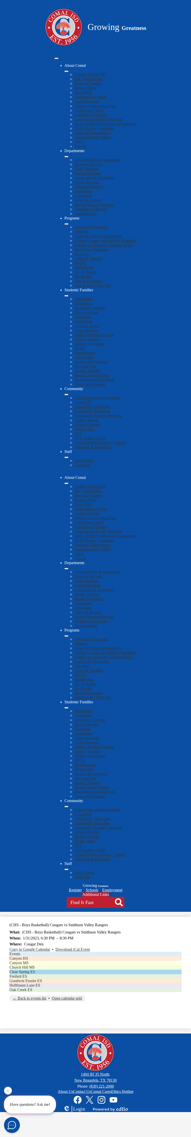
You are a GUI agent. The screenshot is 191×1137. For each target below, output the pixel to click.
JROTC (80, 263)
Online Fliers (84, 429)
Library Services (87, 339)
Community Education (92, 411)
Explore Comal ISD (90, 74)
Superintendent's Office (92, 137)
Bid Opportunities (88, 79)
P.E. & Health (85, 272)
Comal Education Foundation (97, 398)
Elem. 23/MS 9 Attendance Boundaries (105, 124)
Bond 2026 (83, 92)
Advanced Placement (91, 227)
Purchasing (83, 196)
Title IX (80, 146)
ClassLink (82, 317)
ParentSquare (84, 353)
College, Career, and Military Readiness (105, 240)
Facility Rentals (86, 420)
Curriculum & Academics (94, 178)
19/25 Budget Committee (94, 128)
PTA (78, 433)
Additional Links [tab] (95, 894)
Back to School (86, 312)
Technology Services (90, 209)
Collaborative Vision (90, 97)
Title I (79, 142)
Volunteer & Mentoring (92, 447)
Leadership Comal (88, 110)
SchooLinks (83, 357)
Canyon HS (18, 958)
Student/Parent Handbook (94, 380)
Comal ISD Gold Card (92, 407)
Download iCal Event (72, 949)
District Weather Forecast (94, 335)
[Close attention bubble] (8, 1092)
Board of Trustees (88, 83)
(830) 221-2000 (101, 1086)
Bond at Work (85, 88)
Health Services (86, 182)
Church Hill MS (22, 967)
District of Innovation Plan (95, 106)
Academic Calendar (89, 308)
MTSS (79, 348)
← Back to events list (29, 998)
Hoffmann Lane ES (24, 985)
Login (79, 1109)
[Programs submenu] (66, 224)
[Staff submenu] (66, 457)
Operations (83, 191)
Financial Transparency (92, 133)
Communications (87, 173)
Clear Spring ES (22, 972)
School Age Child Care (92, 285)
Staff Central (84, 460)
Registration (83, 299)
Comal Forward (86, 101)
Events (14, 954)
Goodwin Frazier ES (25, 981)
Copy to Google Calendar (29, 949)
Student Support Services (94, 205)
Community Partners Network (98, 415)
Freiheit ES (18, 976)
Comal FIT (83, 402)
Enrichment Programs (91, 249)
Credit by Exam (86, 326)
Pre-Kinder (83, 276)
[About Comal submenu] (66, 71)
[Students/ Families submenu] (66, 296)
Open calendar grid (67, 998)
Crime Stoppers (86, 330)
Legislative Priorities (90, 115)
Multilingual (84, 267)
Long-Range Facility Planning (98, 119)
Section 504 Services (90, 362)
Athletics (81, 231)
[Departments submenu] (66, 156)
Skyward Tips (85, 366)
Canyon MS (19, 963)
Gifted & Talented (88, 258)
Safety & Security (88, 200)
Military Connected (89, 344)
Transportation (85, 213)
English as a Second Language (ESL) (103, 245)
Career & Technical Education (98, 236)
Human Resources (88, 187)
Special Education (88, 281)
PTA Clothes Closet (89, 438)
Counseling (83, 321)
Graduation (83, 303)
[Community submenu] (66, 394)
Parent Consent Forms (91, 375)
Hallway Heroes (87, 424)
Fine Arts (81, 254)
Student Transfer (87, 371)
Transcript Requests (89, 384)
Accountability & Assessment (97, 160)
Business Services (88, 164)
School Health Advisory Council (100, 442)
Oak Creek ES (20, 990)
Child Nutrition (86, 169)
